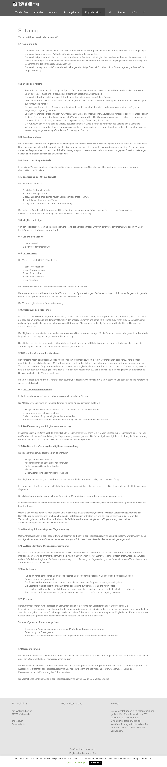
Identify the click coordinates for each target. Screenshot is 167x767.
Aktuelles (38, 12)
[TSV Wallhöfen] (26, 4)
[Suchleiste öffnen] (144, 12)
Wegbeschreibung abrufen (82, 753)
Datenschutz (18, 724)
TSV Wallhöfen (21, 12)
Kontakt (122, 12)
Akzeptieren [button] (96, 763)
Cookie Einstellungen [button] (76, 762)
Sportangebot (70, 12)
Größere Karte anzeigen (82, 749)
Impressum (17, 721)
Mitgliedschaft (92, 12)
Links (110, 12)
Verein (52, 12)
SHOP (134, 12)
